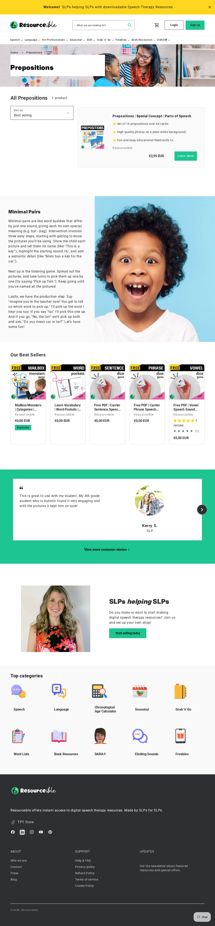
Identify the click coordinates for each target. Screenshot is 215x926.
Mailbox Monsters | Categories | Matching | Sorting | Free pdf (28, 407)
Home (14, 52)
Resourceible (29, 910)
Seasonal (142, 709)
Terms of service (86, 879)
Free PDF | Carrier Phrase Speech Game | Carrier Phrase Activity (147, 407)
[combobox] (103, 25)
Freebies (182, 754)
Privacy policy (85, 867)
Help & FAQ (83, 860)
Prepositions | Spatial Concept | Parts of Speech (152, 116)
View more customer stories (105, 550)
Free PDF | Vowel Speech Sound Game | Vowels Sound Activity (185, 407)
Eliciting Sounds (146, 754)
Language (61, 709)
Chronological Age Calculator (105, 709)
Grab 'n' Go (183, 709)
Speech (19, 709)
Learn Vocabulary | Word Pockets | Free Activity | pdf (68, 407)
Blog (13, 879)
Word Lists (21, 754)
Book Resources (66, 754)
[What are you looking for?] (129, 25)
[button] (15, 40)
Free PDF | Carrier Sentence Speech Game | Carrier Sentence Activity (107, 407)
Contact (16, 867)
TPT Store (26, 822)
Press (14, 873)
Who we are (18, 860)
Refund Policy (85, 873)
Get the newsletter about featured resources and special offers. (164, 868)
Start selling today (127, 633)
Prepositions (34, 52)
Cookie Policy (84, 885)
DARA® (100, 754)
